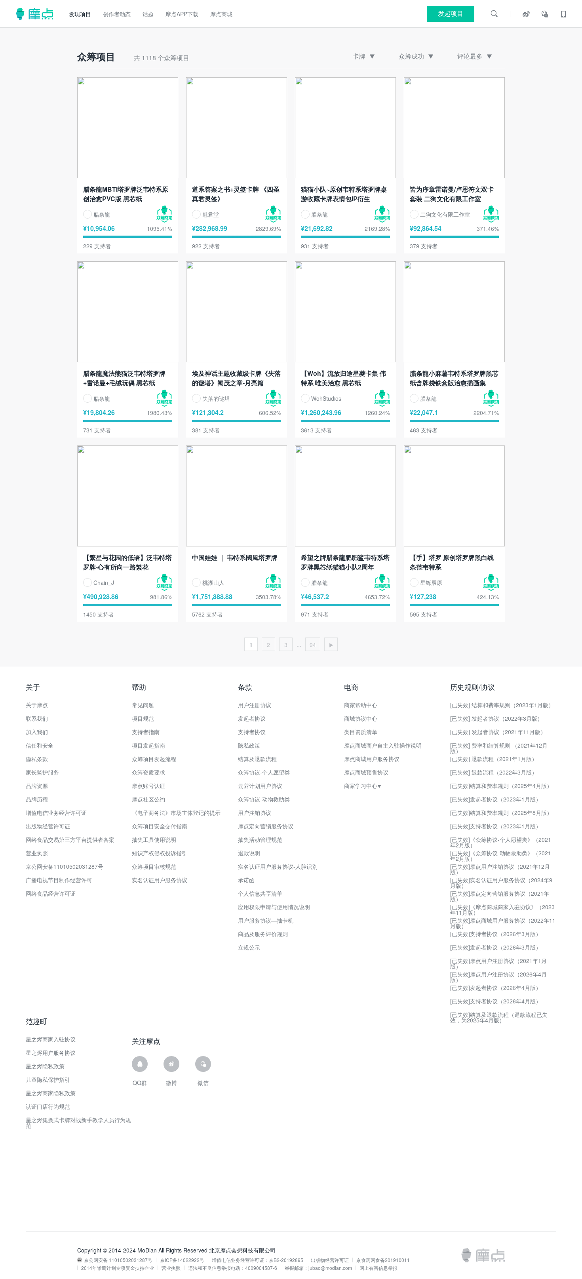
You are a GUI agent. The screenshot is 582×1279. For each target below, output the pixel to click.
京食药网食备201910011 (383, 1260)
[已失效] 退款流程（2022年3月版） (493, 772)
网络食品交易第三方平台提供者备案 (70, 839)
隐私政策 (249, 745)
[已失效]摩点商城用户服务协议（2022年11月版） (502, 923)
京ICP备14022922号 (182, 1260)
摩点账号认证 (148, 786)
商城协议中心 (360, 718)
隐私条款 (37, 759)
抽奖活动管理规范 (260, 839)
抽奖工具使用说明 (154, 839)
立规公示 (249, 947)
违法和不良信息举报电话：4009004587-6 (232, 1268)
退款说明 (249, 853)
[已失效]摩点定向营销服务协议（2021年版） (499, 896)
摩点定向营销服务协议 (265, 826)
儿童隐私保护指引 (48, 1079)
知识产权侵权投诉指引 (159, 853)
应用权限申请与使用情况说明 (274, 907)
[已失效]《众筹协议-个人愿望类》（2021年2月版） (500, 842)
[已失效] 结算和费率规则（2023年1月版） (502, 705)
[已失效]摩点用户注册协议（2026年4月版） (498, 977)
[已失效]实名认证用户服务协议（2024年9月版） (501, 882)
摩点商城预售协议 (366, 772)
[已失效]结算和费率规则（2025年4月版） (501, 786)
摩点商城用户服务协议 (371, 759)
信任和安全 (39, 745)
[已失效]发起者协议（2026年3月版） (495, 947)
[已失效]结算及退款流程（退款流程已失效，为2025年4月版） (499, 1017)
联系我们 (37, 718)
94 (313, 645)
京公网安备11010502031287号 (64, 866)
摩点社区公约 (148, 799)
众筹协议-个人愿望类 (264, 772)
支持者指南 (146, 732)
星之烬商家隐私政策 (51, 1093)
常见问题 (143, 705)
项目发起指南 (148, 745)
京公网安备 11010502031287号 (118, 1260)
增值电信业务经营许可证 (56, 813)
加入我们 (37, 732)
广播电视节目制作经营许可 (59, 880)
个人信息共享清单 (260, 893)
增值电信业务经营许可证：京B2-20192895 (257, 1260)
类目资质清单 (360, 732)
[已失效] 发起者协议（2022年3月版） (496, 718)
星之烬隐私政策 (45, 1066)
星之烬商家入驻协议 (51, 1039)
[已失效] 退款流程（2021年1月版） (493, 759)
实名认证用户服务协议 (159, 880)
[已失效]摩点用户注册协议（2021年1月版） (498, 963)
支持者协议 (252, 732)
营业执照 (37, 853)
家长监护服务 (42, 772)
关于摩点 (37, 705)
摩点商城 (221, 14)
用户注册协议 (254, 705)
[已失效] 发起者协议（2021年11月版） (498, 732)
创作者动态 (117, 14)
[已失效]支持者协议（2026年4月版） (495, 1001)
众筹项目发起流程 (154, 759)
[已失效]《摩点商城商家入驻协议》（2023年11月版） (502, 909)
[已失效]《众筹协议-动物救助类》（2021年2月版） (500, 855)
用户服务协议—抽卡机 (265, 920)
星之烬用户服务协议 (51, 1052)
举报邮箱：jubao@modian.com (318, 1268)
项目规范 (143, 718)
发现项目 (80, 14)
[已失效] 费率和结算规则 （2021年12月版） (499, 748)
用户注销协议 (254, 813)
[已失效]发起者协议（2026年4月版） (495, 988)
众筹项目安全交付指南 (159, 826)
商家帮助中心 (360, 705)
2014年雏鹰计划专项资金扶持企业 (117, 1268)
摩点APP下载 (181, 14)
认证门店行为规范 (48, 1106)
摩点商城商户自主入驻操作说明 (383, 745)
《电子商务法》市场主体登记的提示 (176, 813)
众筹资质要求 (148, 772)
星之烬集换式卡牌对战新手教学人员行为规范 (78, 1122)
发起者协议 (252, 718)
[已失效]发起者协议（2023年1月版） (495, 799)
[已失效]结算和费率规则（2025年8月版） (501, 813)
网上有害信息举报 (378, 1268)
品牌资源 (37, 786)
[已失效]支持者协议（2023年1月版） (495, 826)
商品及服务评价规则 (263, 934)
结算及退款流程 (257, 759)
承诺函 (246, 880)
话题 (148, 14)
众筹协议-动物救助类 (264, 799)
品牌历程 (37, 799)
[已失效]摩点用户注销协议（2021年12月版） (500, 869)
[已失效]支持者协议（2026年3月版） (495, 934)
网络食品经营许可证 (51, 893)
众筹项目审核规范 (154, 866)
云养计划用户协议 (260, 786)
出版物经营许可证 (48, 826)
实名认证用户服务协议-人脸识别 (278, 866)
